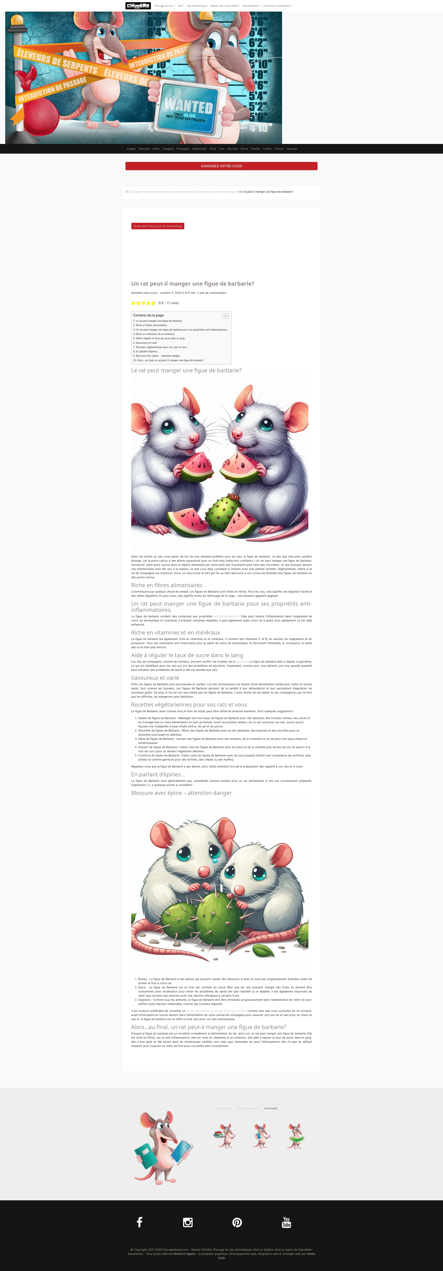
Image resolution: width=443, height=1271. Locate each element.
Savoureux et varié (146, 343)
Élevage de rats (164, 5)
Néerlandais (199, 148)
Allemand (144, 148)
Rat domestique (196, 5)
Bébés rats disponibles (224, 5)
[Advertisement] (221, 256)
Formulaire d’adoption (276, 5)
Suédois (255, 148)
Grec (222, 148)
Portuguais (183, 148)
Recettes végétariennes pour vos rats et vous (161, 347)
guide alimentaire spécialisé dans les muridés (216, 1010)
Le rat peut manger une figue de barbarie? (159, 321)
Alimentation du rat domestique (170, 192)
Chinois (279, 148)
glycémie (242, 661)
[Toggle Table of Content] (224, 316)
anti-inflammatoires (226, 616)
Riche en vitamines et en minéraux (155, 334)
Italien (156, 148)
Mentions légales (185, 1253)
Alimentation (251, 5)
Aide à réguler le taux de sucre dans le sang (160, 338)
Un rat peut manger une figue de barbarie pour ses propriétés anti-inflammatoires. (182, 330)
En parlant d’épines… (147, 351)
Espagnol (168, 148)
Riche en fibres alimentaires (151, 325)
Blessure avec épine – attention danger (158, 356)
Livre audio (270, 1108)
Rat (180, 5)
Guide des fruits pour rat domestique (214, 192)
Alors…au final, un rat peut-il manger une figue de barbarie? (170, 360)
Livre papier (223, 1108)
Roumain (233, 148)
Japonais (292, 148)
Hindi (213, 148)
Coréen (267, 148)
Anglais (131, 148)
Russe (244, 148)
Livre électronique (247, 1108)
